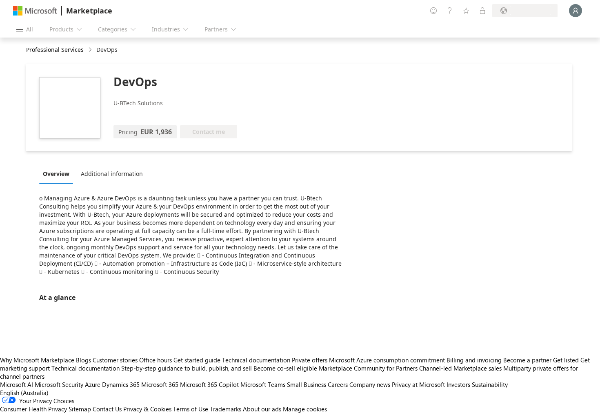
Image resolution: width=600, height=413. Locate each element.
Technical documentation (256, 360)
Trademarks (225, 409)
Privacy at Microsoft (418, 384)
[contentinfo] (91, 50)
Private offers (309, 360)
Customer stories (115, 360)
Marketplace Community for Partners (368, 368)
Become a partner (527, 360)
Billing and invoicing (474, 360)
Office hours (155, 360)
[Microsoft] (35, 11)
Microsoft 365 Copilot (209, 384)
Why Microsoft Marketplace (37, 360)
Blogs (83, 360)
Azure (92, 384)
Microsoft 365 (159, 384)
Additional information (112, 174)
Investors (458, 384)
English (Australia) (24, 393)
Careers (338, 384)
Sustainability (490, 384)
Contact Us (107, 409)
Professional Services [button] (55, 49)
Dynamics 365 (121, 384)
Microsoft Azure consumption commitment (388, 360)
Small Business (306, 384)
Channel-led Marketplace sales (460, 368)
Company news (369, 384)
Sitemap (80, 409)
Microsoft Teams (262, 384)
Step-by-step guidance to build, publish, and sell (186, 368)
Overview (56, 174)
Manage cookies (305, 409)
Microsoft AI (16, 384)
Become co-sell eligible (285, 368)
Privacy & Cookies (147, 409)
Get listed (566, 360)
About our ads (262, 409)
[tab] (58, 173)
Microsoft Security (59, 384)
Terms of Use (190, 409)
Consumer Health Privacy (33, 409)
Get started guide (196, 360)
